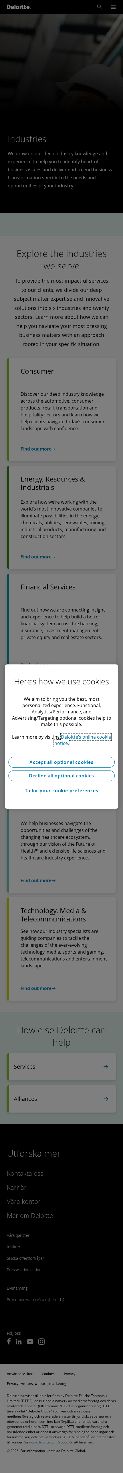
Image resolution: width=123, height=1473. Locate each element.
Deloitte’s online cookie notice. (82, 740)
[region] (61, 736)
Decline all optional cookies (61, 776)
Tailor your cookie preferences (61, 790)
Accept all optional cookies (61, 762)
